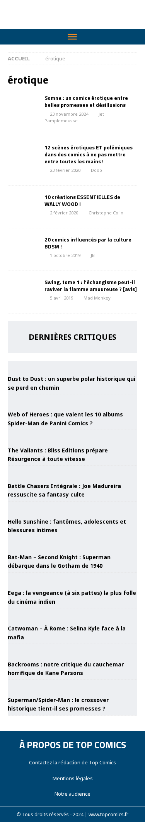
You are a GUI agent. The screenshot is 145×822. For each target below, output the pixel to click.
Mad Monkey (97, 298)
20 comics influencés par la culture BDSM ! (87, 242)
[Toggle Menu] (72, 36)
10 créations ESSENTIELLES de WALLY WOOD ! (82, 200)
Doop (96, 170)
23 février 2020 (65, 170)
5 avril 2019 (61, 298)
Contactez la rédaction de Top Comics (72, 762)
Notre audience (72, 793)
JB (93, 255)
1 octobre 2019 (65, 255)
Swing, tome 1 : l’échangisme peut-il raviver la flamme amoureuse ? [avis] (90, 285)
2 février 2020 (64, 213)
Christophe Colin (106, 213)
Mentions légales (73, 778)
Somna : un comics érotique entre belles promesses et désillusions (86, 101)
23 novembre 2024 (69, 114)
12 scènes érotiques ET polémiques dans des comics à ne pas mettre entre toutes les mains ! (88, 154)
